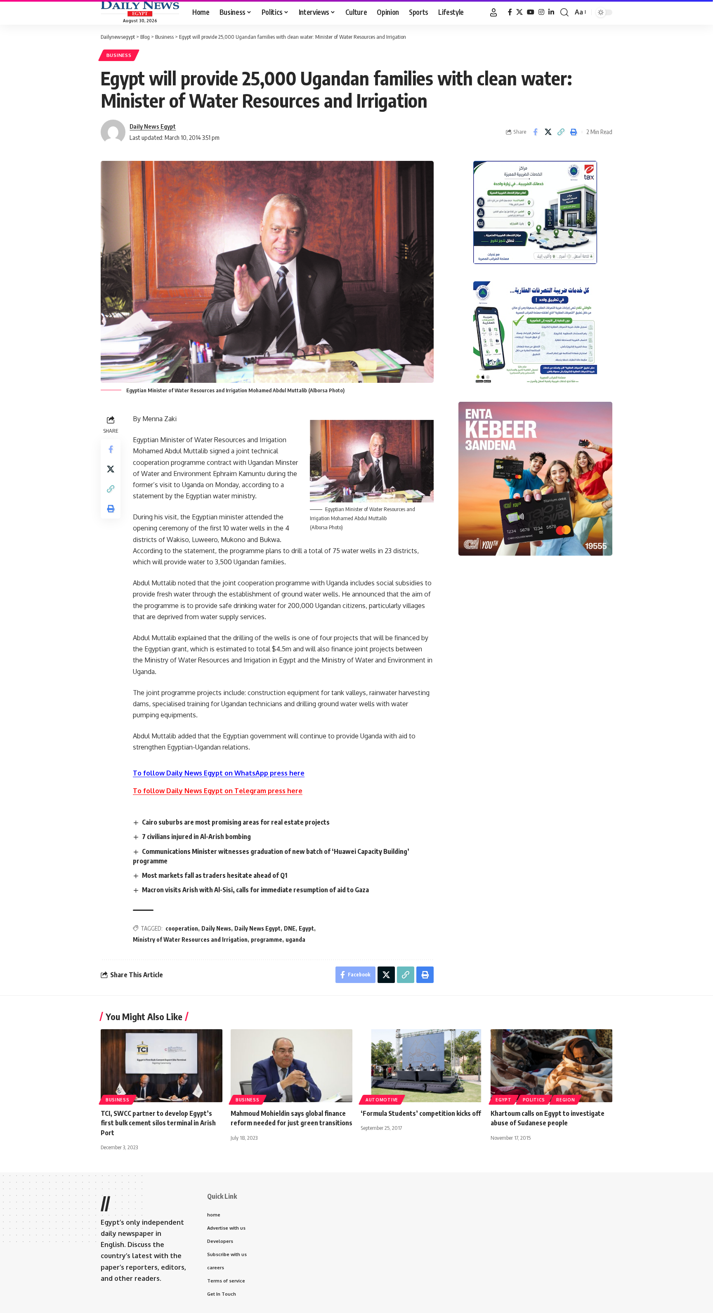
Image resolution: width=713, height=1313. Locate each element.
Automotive (382, 1099)
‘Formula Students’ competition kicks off (421, 1113)
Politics (534, 1099)
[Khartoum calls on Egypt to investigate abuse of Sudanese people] (551, 1065)
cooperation (181, 928)
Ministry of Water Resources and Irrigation (190, 939)
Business (119, 55)
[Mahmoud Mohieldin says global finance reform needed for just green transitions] (291, 1065)
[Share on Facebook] (535, 132)
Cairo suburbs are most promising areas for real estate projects (236, 822)
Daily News (216, 928)
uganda (295, 939)
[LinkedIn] (551, 12)
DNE (289, 928)
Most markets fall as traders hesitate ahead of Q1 (214, 875)
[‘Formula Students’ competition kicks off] (421, 1065)
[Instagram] (541, 12)
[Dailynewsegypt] (140, 9)
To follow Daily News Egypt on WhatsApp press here (219, 773)
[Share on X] (548, 132)
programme (266, 939)
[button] (493, 12)
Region (565, 1099)
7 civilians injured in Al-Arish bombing (196, 836)
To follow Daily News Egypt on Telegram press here (217, 791)
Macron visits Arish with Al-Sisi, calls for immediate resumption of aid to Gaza (255, 890)
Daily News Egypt (153, 126)
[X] (519, 12)
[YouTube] (530, 12)
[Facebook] (510, 12)
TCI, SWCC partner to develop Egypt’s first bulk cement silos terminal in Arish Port (158, 1122)
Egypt (306, 928)
